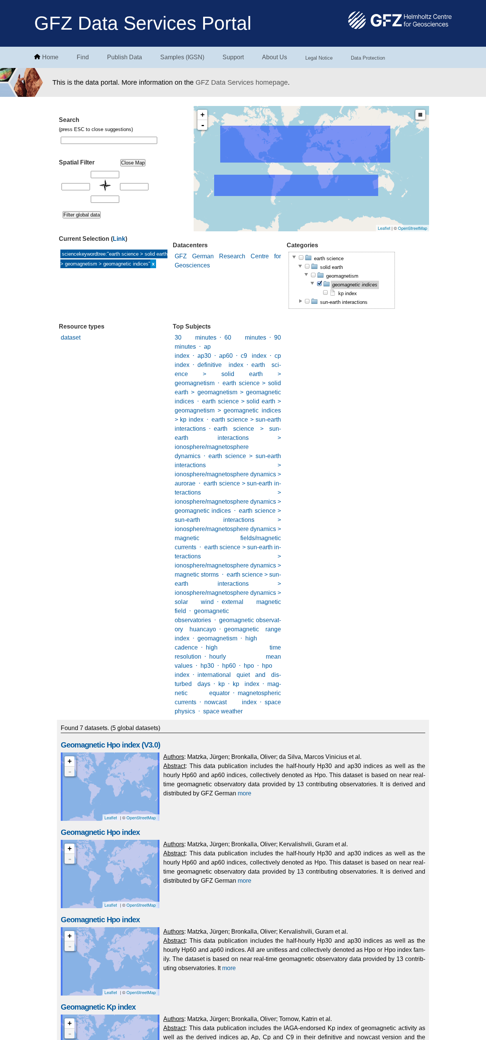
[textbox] (109, 140)
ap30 (204, 355)
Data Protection (368, 58)
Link (119, 239)
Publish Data (124, 57)
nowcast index (230, 702)
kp (221, 684)
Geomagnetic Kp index (98, 1007)
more (244, 793)
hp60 (229, 665)
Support (233, 57)
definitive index (220, 365)
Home (50, 57)
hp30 (207, 665)
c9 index (254, 355)
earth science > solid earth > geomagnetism (228, 374)
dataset (70, 337)
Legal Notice (319, 58)
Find (83, 57)
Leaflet (384, 228)
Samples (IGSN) (182, 57)
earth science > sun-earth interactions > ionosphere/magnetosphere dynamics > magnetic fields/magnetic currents (228, 528)
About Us (274, 57)
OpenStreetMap (412, 228)
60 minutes (245, 337)
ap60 (226, 355)
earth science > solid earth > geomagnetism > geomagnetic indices (228, 392)
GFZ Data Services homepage (242, 82)
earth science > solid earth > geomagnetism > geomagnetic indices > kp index (228, 410)
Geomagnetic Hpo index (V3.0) (110, 745)
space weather (223, 711)
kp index (246, 684)
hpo (249, 665)
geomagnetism (217, 638)
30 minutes (195, 337)
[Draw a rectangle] (420, 115)
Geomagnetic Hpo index (100, 832)
